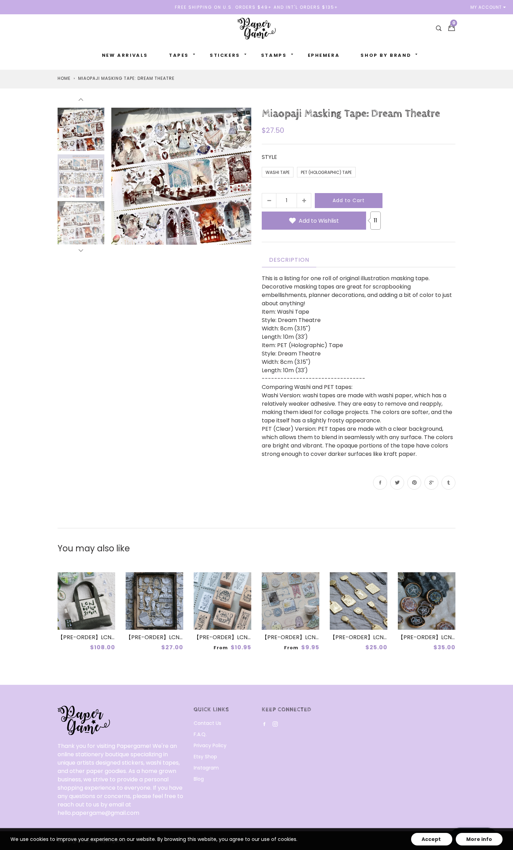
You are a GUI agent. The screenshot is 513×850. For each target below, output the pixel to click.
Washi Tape (278, 172)
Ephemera (324, 55)
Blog (199, 778)
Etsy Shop (205, 756)
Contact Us (207, 723)
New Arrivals (125, 55)
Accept (432, 839)
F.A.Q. (200, 734)
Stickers (225, 55)
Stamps (274, 55)
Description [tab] (289, 260)
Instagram (206, 767)
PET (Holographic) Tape (326, 172)
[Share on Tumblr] (448, 483)
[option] (181, 176)
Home (64, 78)
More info (479, 839)
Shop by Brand (385, 55)
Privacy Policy (210, 745)
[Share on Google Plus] (431, 483)
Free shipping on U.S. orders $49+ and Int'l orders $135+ (256, 7)
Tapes (179, 55)
